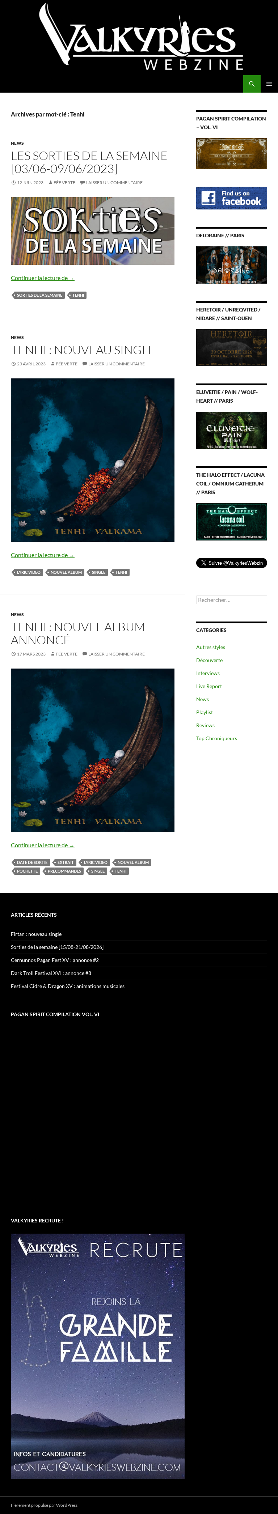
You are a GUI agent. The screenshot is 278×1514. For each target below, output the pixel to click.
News (17, 143)
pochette (27, 871)
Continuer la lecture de (43, 277)
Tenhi (78, 295)
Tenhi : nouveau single (83, 349)
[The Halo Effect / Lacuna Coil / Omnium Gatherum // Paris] (231, 521)
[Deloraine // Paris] (231, 264)
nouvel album (66, 572)
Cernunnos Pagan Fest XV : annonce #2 (55, 960)
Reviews (205, 725)
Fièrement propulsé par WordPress (44, 1505)
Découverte (209, 660)
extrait (66, 862)
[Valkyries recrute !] (98, 1356)
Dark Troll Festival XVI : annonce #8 (51, 973)
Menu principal (269, 84)
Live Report (209, 686)
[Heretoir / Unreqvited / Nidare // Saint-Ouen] (231, 347)
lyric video (29, 572)
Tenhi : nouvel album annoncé (78, 633)
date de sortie (32, 862)
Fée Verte (64, 182)
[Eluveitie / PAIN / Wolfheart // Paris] (231, 430)
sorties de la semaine (39, 295)
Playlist (204, 712)
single (98, 572)
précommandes (64, 871)
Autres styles (210, 647)
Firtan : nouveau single (36, 934)
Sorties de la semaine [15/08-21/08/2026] (57, 947)
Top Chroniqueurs (216, 738)
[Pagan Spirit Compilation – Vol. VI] (231, 153)
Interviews (208, 673)
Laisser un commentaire (114, 182)
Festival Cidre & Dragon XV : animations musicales (68, 986)
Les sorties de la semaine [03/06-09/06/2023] (89, 162)
